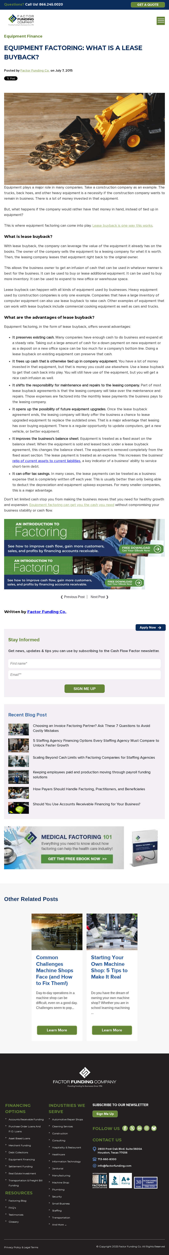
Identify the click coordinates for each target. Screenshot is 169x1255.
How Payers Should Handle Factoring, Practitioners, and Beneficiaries (89, 789)
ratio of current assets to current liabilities (46, 461)
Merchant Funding (20, 1145)
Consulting (58, 1140)
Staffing (57, 1210)
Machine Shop (60, 1182)
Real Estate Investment (22, 1173)
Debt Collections (18, 1152)
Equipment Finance (23, 36)
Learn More (57, 1030)
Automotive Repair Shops (67, 1119)
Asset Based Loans (19, 1138)
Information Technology (66, 1161)
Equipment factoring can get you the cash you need (71, 505)
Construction (60, 1133)
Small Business (61, 1203)
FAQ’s (12, 1207)
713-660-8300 (107, 1159)
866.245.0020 (51, 4)
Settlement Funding (21, 1166)
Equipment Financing (22, 1159)
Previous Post (72, 597)
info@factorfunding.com (114, 1165)
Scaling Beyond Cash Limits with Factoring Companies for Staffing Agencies (94, 758)
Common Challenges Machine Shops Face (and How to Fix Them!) (54, 970)
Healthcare (58, 1154)
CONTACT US (107, 1139)
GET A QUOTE (147, 5)
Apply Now (148, 627)
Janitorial (57, 1168)
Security (57, 1196)
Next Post (100, 597)
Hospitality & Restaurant (66, 1147)
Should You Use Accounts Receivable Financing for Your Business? (86, 804)
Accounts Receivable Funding (26, 1119)
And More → (59, 1224)
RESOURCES (19, 1192)
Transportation (61, 1217)
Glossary (14, 1221)
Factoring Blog (17, 1200)
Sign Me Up (105, 1114)
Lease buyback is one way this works (123, 226)
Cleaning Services (62, 1126)
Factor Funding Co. (35, 70)
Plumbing (58, 1189)
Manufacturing (61, 1175)
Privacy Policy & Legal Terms (21, 1247)
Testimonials (16, 1214)
